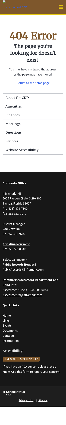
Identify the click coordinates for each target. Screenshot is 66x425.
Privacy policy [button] (26, 400)
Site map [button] (43, 400)
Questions (13, 132)
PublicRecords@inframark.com (23, 269)
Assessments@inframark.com (22, 295)
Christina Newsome (16, 244)
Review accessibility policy (21, 359)
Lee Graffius (11, 229)
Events (7, 325)
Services (11, 141)
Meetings (13, 124)
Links (6, 321)
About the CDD (17, 98)
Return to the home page (33, 83)
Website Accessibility (21, 150)
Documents (10, 330)
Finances (12, 115)
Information (11, 341)
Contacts (9, 336)
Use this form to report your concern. (35, 372)
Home (7, 315)
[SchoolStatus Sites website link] (14, 393)
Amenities (13, 106)
